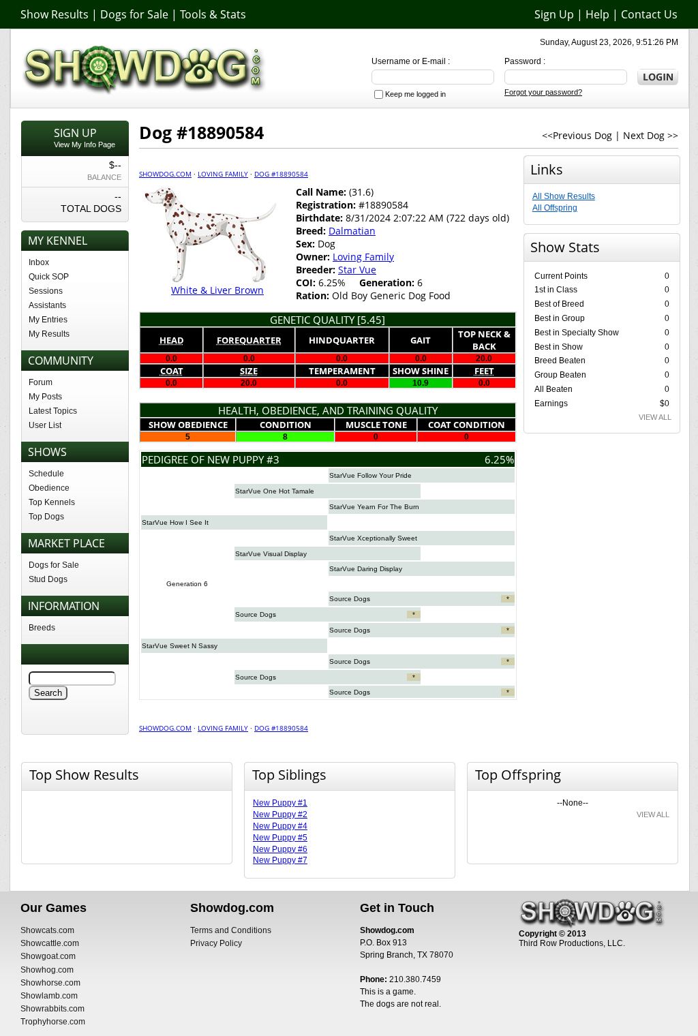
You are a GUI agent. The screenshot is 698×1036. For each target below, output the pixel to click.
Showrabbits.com (52, 1009)
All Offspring (554, 208)
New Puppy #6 (280, 849)
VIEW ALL (655, 417)
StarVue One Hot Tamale (274, 491)
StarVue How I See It (175, 522)
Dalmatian (352, 230)
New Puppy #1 (280, 803)
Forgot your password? (543, 92)
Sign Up (554, 14)
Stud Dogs (48, 579)
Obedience (49, 488)
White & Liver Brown (217, 290)
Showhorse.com (50, 983)
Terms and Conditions (230, 930)
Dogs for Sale (134, 14)
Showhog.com (47, 970)
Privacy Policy (216, 943)
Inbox (39, 262)
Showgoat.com (48, 956)
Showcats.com (47, 930)
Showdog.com (165, 174)
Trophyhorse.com (52, 1021)
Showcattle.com (49, 943)
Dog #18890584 (281, 174)
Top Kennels (52, 502)
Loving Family (223, 174)
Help (597, 14)
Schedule (46, 473)
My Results (49, 334)
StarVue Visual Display (271, 554)
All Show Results (563, 196)
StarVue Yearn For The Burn (374, 507)
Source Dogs (349, 599)
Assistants (47, 305)
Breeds (42, 628)
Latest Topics (53, 411)
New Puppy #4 (280, 826)
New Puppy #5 (280, 837)
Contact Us (649, 14)
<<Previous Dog (577, 135)
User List (45, 425)
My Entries (48, 319)
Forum (40, 382)
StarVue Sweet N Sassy (179, 646)
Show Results (54, 14)
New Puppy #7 (280, 860)
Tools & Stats (213, 14)
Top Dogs (46, 516)
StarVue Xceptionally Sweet (373, 538)
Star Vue (357, 269)
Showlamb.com (49, 996)
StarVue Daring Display (365, 569)
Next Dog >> (650, 135)
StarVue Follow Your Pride (370, 475)
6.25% (499, 459)
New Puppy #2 (280, 814)
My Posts (45, 396)
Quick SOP (49, 276)
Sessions (46, 291)
